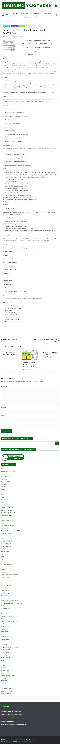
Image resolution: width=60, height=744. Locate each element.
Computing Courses (6, 515)
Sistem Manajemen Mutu (7, 675)
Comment (4, 386)
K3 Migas (3, 598)
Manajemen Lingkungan (7, 618)
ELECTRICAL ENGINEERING (8, 525)
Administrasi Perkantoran (8, 471)
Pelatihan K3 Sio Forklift (10, 339)
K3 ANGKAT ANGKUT (6, 590)
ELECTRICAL (4, 523)
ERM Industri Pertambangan (8, 536)
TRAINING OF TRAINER (7, 691)
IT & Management (6, 585)
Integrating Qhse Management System (11, 714)
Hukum (3, 562)
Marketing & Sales (6, 626)
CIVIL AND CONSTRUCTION (8, 512)
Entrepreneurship (6, 533)
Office (2, 634)
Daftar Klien (24, 13)
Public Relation (5, 652)
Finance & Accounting (7, 541)
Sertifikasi (3, 665)
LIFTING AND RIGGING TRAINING (10, 354)
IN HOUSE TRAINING (6, 564)
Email (3, 415)
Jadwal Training (35, 13)
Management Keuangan (7, 616)
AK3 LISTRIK (4, 479)
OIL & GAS (3, 637)
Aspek (2, 494)
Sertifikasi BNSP (5, 670)
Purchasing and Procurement (9, 655)
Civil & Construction (6, 510)
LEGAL (2, 606)
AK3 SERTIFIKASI (6, 26)
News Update (4, 631)
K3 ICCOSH (4, 595)
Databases (4, 518)
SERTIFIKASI (22, 26)
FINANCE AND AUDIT (6, 546)
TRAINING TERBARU (6, 693)
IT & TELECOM (5, 587)
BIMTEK (3, 502)
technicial (3, 683)
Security (3, 662)
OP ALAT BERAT (5, 639)
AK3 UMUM (4, 484)
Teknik (3, 686)
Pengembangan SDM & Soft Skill (9, 647)
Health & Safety (5, 551)
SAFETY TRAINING (14, 26)
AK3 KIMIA (4, 474)
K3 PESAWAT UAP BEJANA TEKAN (9, 600)
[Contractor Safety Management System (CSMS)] (30, 351)
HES (2, 554)
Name (3, 408)
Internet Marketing (6, 577)
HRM (2, 556)
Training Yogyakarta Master (18, 36)
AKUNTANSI (4, 487)
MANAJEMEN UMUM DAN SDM (9, 621)
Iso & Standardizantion (7, 580)
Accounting (4, 468)
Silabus (36, 17)
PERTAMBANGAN (5, 650)
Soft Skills (3, 678)
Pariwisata (4, 644)
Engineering (4, 528)
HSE (2, 559)
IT (1, 582)
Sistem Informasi (5, 673)
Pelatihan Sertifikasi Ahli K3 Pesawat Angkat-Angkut (50, 355)
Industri (3, 567)
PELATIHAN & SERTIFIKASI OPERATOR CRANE (45, 341)
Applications (4, 492)
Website (3, 423)
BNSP (2, 505)
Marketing (4, 624)
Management (4, 613)
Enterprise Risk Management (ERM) (10, 531)
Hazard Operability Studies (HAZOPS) (11, 711)
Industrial (3, 569)
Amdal (3, 489)
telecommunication (6, 688)
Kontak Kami (27, 17)
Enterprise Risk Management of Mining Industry (14, 724)
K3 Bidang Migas (5, 593)
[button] (39, 17)
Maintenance (4, 611)
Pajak (2, 642)
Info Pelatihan (5, 572)
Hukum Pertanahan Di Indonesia (10, 718)
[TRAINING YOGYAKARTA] (3, 15)
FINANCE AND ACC (6, 543)
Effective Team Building (7, 721)
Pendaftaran (47, 13)
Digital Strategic (5, 520)
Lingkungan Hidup (6, 608)
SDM (2, 660)
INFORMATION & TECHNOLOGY (9, 575)
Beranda (15, 13)
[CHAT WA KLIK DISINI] (13, 455)
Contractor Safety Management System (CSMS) (29, 364)
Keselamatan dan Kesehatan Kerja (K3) (11, 603)
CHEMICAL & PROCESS (7, 507)
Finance (3, 538)
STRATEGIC (4, 681)
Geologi (3, 549)
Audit (2, 497)
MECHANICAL (4, 629)
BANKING (3, 500)
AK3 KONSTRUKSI (5, 476)
